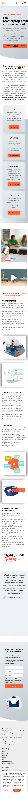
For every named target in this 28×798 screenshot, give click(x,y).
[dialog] (14, 399)
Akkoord (17, 790)
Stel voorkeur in (14, 794)
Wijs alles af (7, 790)
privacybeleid (6, 785)
